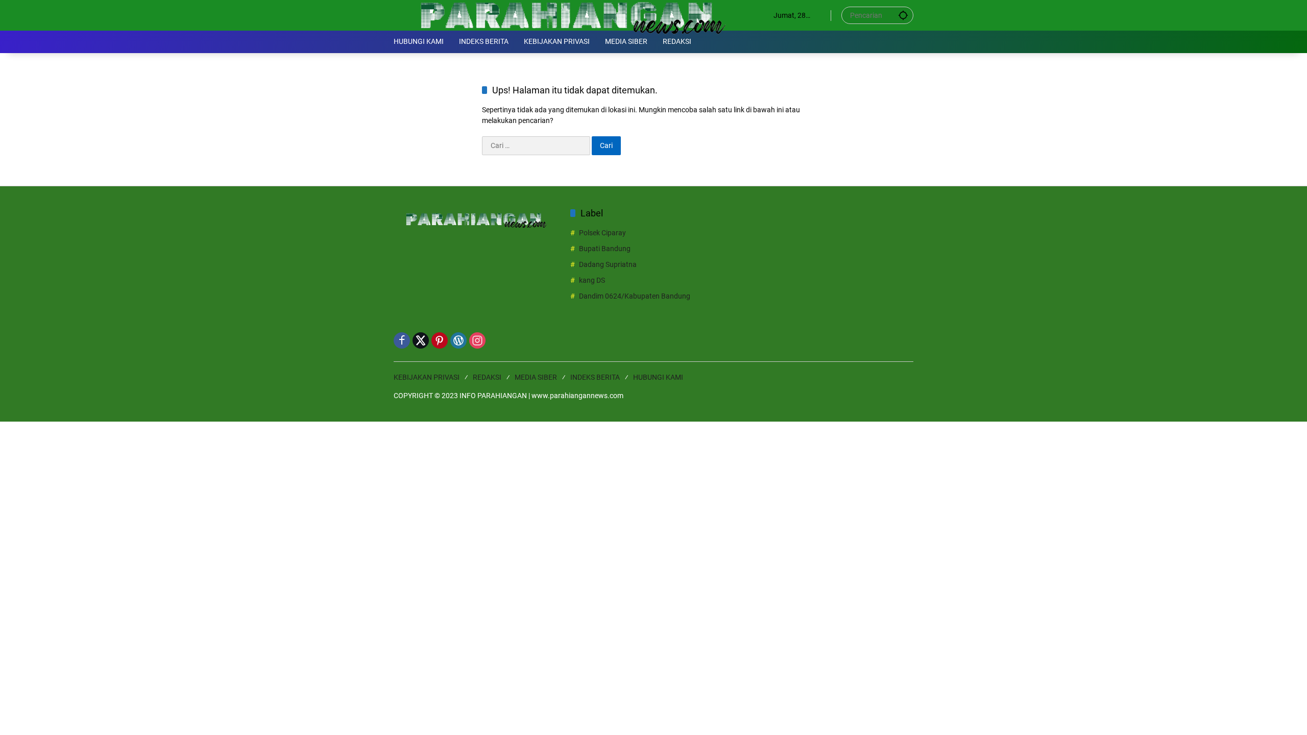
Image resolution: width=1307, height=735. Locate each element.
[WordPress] (458, 340)
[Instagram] (477, 340)
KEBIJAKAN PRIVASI (426, 377)
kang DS (592, 280)
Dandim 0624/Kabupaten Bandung (634, 296)
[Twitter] (421, 340)
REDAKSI (487, 377)
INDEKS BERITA (595, 377)
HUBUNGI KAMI (658, 377)
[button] (903, 15)
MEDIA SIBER (536, 377)
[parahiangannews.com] (573, 15)
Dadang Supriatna (608, 264)
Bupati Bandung (605, 248)
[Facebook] (402, 340)
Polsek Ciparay (602, 233)
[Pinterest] (439, 340)
